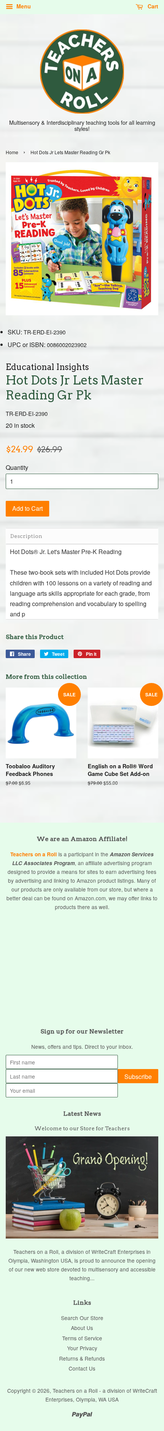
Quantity (17, 467)
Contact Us (82, 1368)
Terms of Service (82, 1338)
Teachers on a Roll (33, 854)
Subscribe (138, 1076)
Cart (152, 6)
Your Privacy (82, 1348)
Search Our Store (82, 1318)
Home (12, 152)
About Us (82, 1328)
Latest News (82, 1113)
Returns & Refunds (82, 1358)
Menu (23, 6)
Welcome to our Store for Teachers (82, 1128)
